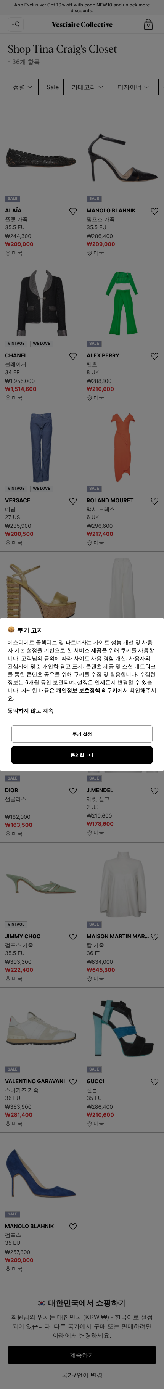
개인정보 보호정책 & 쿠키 (86, 690)
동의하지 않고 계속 (30, 710)
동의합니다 (82, 755)
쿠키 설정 (82, 734)
